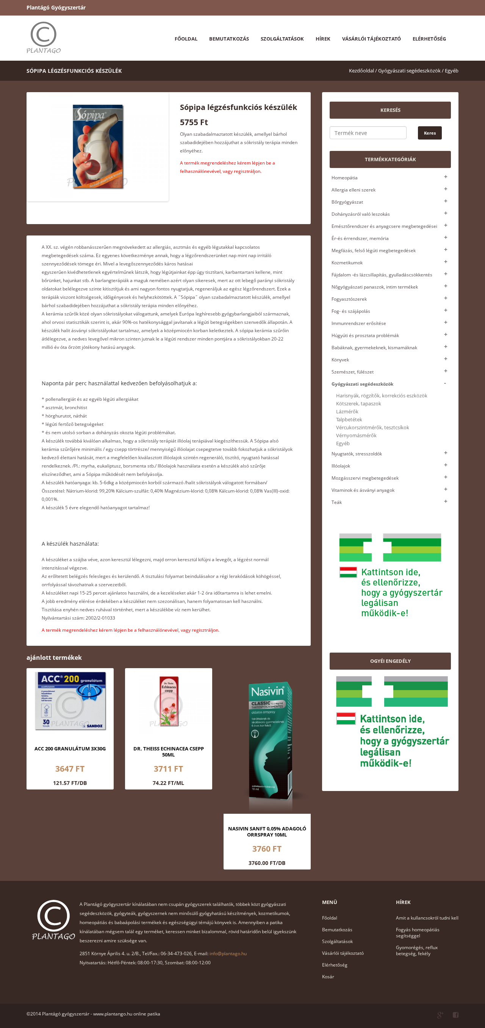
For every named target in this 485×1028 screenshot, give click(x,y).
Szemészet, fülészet (353, 372)
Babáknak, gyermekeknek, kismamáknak (374, 347)
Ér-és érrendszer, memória (360, 238)
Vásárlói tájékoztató (371, 38)
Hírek (323, 38)
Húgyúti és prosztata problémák (365, 335)
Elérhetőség (429, 38)
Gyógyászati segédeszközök (362, 384)
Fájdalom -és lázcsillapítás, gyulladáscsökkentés (382, 275)
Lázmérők (347, 411)
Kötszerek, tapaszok (358, 403)
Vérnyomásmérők (356, 435)
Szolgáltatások (282, 38)
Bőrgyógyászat (347, 202)
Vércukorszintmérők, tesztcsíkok (372, 427)
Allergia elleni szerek (353, 190)
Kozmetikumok (347, 262)
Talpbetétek (349, 419)
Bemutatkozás (229, 38)
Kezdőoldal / (363, 70)
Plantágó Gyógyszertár (56, 7)
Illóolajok (341, 466)
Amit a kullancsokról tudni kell (427, 918)
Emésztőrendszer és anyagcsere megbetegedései (384, 226)
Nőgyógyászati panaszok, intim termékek (375, 287)
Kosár (328, 976)
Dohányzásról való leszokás (361, 214)
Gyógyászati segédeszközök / (411, 70)
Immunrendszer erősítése (359, 323)
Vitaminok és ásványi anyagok (363, 490)
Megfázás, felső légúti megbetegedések (374, 250)
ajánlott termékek (54, 657)
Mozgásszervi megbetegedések (365, 478)
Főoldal (186, 38)
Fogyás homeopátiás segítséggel (418, 932)
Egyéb (451, 70)
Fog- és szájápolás (351, 311)
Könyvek (340, 359)
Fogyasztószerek (349, 299)
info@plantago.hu (228, 953)
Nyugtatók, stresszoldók (357, 453)
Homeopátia (345, 177)
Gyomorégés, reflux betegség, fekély (417, 950)
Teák (337, 502)
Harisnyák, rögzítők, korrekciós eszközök (381, 395)
